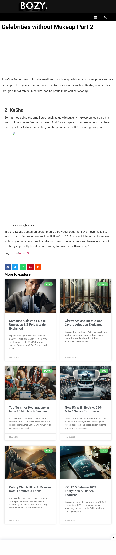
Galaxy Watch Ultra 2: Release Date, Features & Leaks (30, 489)
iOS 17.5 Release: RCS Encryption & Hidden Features (80, 491)
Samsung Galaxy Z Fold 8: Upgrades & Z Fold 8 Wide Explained (27, 324)
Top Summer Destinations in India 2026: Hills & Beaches (29, 409)
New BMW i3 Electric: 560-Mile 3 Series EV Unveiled (83, 409)
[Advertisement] (58, 54)
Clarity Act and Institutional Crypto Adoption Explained (84, 322)
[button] (95, 17)
